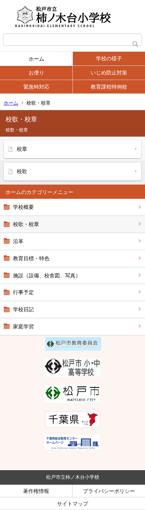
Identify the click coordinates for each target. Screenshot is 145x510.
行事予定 (23, 292)
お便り (36, 73)
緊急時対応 (36, 87)
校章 (22, 149)
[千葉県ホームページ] (72, 425)
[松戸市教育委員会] (73, 349)
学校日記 (23, 309)
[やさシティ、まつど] (72, 401)
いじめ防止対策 (109, 73)
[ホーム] (72, 17)
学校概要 (23, 207)
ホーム (36, 59)
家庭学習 (23, 326)
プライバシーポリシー (109, 491)
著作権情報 (36, 491)
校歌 (22, 171)
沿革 (18, 241)
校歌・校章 (26, 224)
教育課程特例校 (109, 87)
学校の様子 (109, 58)
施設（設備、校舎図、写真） (47, 275)
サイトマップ (72, 504)
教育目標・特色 (31, 258)
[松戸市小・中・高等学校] (72, 375)
